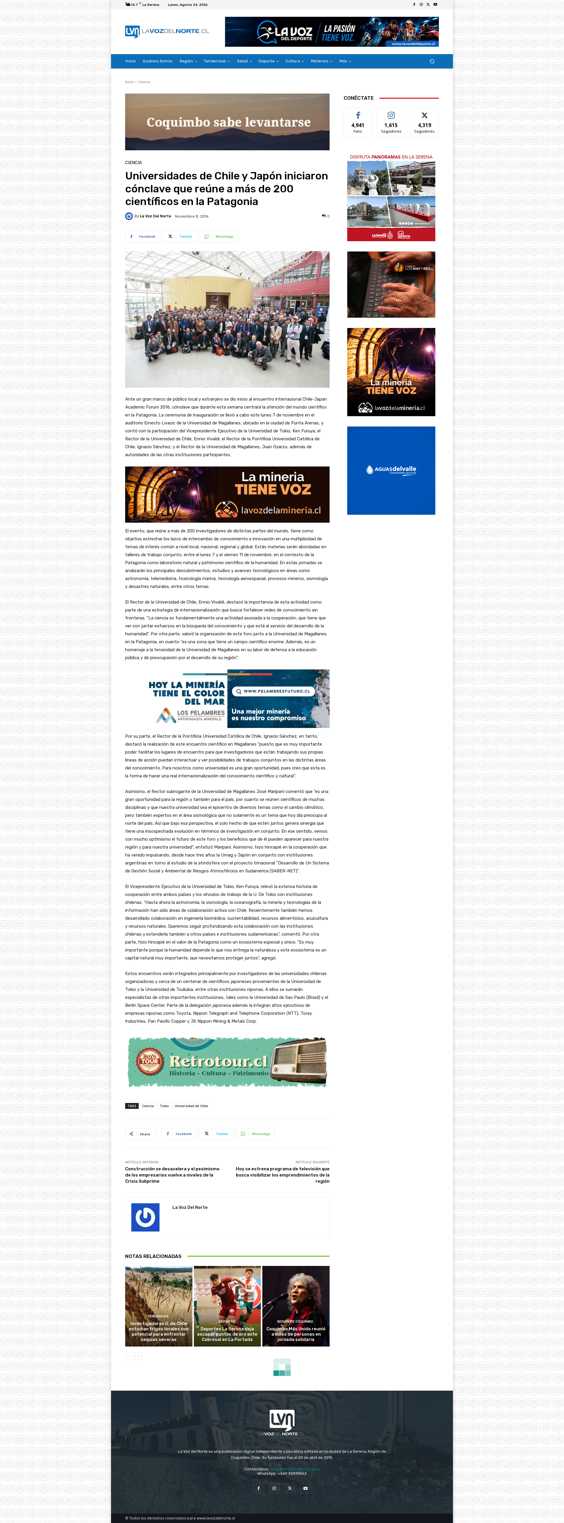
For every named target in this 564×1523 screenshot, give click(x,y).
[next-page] (138, 1356)
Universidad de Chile (191, 1106)
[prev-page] (128, 1356)
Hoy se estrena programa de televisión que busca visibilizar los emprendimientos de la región (283, 1175)
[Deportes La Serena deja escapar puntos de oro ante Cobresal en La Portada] (227, 1306)
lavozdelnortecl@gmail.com (295, 1469)
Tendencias (158, 1316)
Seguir (391, 112)
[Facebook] (414, 4)
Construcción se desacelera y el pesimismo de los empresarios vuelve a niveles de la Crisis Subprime (172, 1175)
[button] (432, 61)
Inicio (129, 81)
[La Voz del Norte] (130, 216)
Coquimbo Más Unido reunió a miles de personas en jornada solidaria (295, 1334)
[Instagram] (421, 4)
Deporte (226, 1321)
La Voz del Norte (155, 216)
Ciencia (144, 81)
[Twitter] (428, 4)
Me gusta (358, 112)
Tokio (164, 1106)
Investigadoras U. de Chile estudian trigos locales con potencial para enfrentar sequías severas (159, 1331)
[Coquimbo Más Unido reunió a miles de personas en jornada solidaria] (296, 1306)
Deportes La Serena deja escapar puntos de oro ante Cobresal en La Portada (227, 1334)
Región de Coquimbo (295, 1321)
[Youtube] (435, 4)
